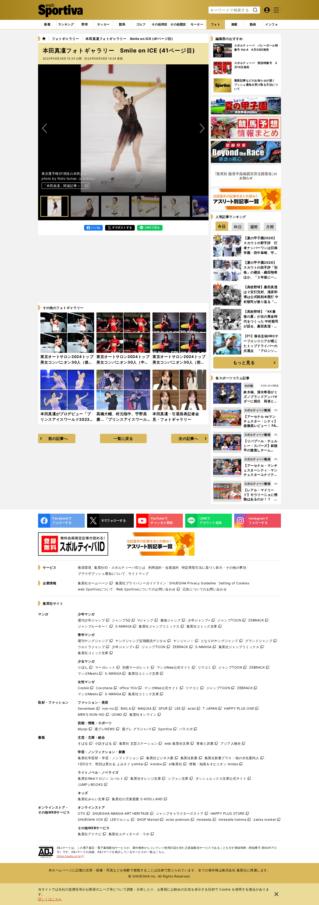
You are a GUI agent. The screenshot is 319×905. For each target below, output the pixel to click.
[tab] (84, 24)
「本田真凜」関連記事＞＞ (63, 186)
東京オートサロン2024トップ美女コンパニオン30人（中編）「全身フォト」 (123, 362)
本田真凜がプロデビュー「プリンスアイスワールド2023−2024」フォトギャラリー (65, 419)
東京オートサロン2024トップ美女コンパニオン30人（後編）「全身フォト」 (67, 362)
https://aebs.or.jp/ (71, 856)
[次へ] (44, 128)
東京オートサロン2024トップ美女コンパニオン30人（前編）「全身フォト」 (179, 362)
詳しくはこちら (50, 899)
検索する (254, 10)
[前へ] (202, 128)
